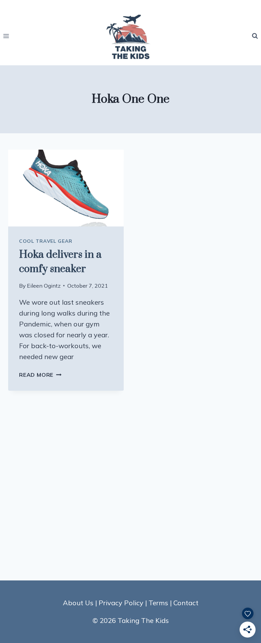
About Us (78, 602)
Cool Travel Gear (45, 241)
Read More (40, 374)
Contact (185, 602)
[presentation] (66, 188)
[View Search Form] (255, 36)
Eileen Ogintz (43, 285)
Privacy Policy (121, 602)
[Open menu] (6, 36)
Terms (158, 602)
